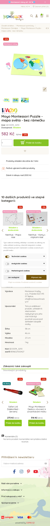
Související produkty (14, 370)
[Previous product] (46, 28)
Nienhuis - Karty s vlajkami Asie (36, 236)
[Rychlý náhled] (15, 232)
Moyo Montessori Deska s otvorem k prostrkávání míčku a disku (36, 410)
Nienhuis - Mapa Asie (13, 236)
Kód (7, 349)
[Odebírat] (45, 463)
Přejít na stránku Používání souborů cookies (25, 282)
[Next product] (48, 28)
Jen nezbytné (13, 277)
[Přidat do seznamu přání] (25, 151)
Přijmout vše (36, 277)
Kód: (3, 125)
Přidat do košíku (33, 142)
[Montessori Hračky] (14, 16)
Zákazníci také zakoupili (17, 366)
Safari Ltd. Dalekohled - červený (13, 409)
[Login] (36, 16)
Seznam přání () (42, 6)
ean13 (7, 352)
